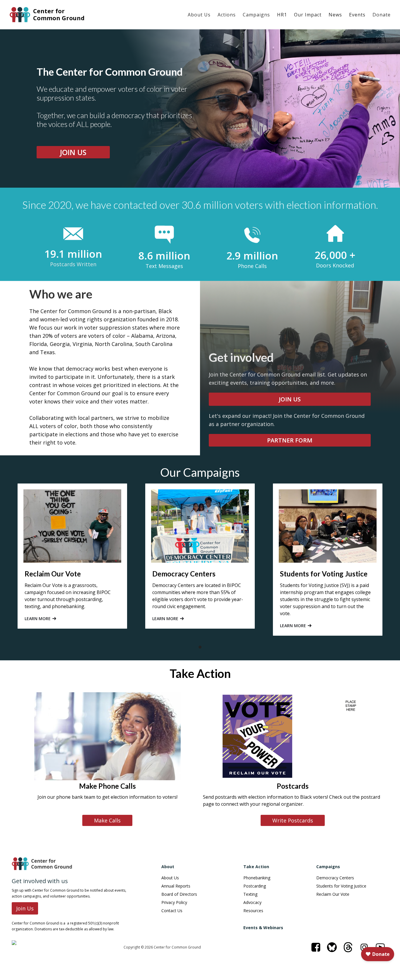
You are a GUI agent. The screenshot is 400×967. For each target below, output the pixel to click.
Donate (381, 14)
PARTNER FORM (289, 440)
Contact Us (171, 910)
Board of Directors (179, 894)
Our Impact (308, 14)
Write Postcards (292, 820)
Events (357, 14)
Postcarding (254, 886)
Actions (227, 14)
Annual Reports (175, 886)
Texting (250, 894)
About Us (199, 14)
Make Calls (107, 820)
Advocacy (252, 902)
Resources (253, 910)
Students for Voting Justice (341, 886)
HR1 (282, 14)
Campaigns (256, 14)
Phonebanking (256, 878)
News (335, 14)
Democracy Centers (335, 878)
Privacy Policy (174, 902)
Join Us (25, 908)
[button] (199, 14)
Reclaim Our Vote (332, 894)
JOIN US (73, 152)
